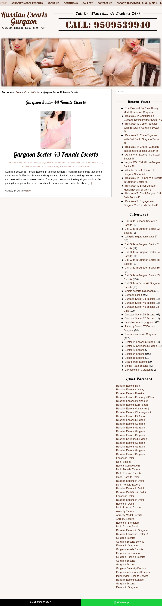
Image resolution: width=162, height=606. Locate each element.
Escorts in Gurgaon (127, 545)
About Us (53, 3)
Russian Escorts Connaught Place (135, 397)
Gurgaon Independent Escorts (133, 572)
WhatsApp (122, 602)
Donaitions (71, 3)
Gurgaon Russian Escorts (130, 557)
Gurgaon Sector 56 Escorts (140, 314)
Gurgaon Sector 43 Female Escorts (55, 154)
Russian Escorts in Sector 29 (132, 534)
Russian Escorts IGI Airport (131, 416)
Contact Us (105, 3)
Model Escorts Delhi (127, 477)
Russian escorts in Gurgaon (40, 166)
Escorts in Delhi (125, 458)
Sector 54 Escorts (134, 354)
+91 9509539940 (41, 602)
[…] (90, 183)
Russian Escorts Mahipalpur (132, 401)
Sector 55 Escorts (134, 357)
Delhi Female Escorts (128, 469)
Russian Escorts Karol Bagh (132, 404)
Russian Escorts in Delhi (130, 481)
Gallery (87, 3)
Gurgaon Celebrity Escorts (131, 568)
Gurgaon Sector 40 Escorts (140, 302)
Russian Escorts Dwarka (130, 393)
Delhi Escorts (123, 461)
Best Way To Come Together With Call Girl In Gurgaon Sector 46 (142, 139)
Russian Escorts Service (130, 579)
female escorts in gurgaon (26, 162)
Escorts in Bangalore (128, 522)
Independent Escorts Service (132, 576)
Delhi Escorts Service (128, 526)
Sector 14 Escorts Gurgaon (140, 342)
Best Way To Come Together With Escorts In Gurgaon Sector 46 (141, 127)
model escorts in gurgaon (85, 162)
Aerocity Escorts (125, 511)
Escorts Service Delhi (128, 465)
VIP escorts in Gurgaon (74, 166)
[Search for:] (139, 91)
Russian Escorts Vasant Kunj (132, 408)
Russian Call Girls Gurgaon (131, 439)
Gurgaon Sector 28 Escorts (140, 299)
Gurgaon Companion (128, 553)
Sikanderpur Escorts (136, 361)
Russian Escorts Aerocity (130, 389)
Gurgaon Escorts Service (130, 541)
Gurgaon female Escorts (129, 549)
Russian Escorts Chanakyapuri (133, 412)
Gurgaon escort (55, 162)
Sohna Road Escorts (136, 365)
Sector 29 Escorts (134, 350)
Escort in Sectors (128, 3)
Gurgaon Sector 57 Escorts (140, 318)
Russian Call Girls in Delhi (131, 492)
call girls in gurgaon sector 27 (141, 236)
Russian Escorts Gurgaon (24, 18)
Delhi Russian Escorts (128, 473)
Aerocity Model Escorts (27, 3)
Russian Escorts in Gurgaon (132, 530)
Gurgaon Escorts (125, 538)
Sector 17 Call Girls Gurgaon (141, 346)
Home (3, 3)
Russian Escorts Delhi (128, 385)
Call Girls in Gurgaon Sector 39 (142, 267)
